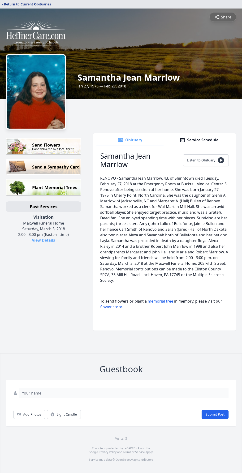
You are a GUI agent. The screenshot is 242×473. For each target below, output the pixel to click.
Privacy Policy (108, 452)
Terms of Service (134, 452)
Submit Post (215, 414)
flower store (111, 306)
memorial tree (160, 301)
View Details (43, 240)
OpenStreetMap (126, 460)
